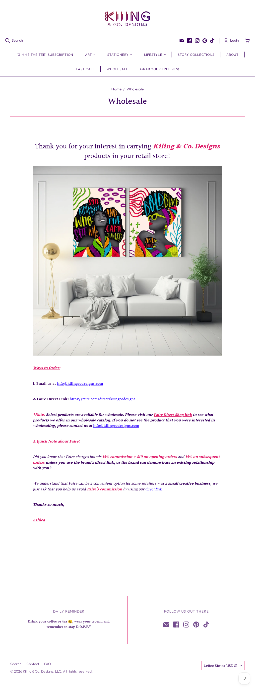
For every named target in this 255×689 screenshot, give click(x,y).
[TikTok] (212, 40)
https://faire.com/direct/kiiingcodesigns (102, 399)
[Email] (182, 40)
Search (17, 40)
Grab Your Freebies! (159, 69)
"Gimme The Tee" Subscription (44, 55)
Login (234, 40)
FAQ (47, 664)
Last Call (85, 69)
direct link (153, 489)
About (232, 55)
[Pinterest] (204, 40)
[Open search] (7, 40)
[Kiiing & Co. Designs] (127, 19)
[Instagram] (197, 40)
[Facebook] (189, 40)
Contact (32, 664)
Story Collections (196, 55)
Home (116, 89)
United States (220, 665)
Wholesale (117, 69)
